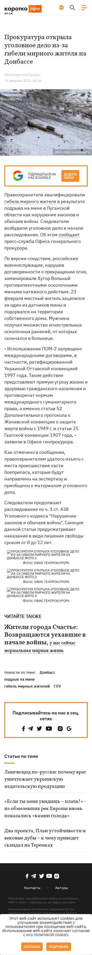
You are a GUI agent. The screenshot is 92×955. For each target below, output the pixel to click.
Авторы (61, 887)
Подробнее (58, 947)
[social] (23, 728)
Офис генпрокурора (51, 563)
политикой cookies (51, 935)
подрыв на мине (19, 679)
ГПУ (57, 686)
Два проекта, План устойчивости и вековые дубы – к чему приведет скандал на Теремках (45, 838)
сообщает (69, 235)
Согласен (32, 947)
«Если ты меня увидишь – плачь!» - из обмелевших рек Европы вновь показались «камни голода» (45, 808)
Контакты (32, 887)
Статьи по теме (21, 756)
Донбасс (47, 672)
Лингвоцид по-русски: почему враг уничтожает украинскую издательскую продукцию (45, 779)
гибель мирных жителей (27, 686)
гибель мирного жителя (30, 201)
